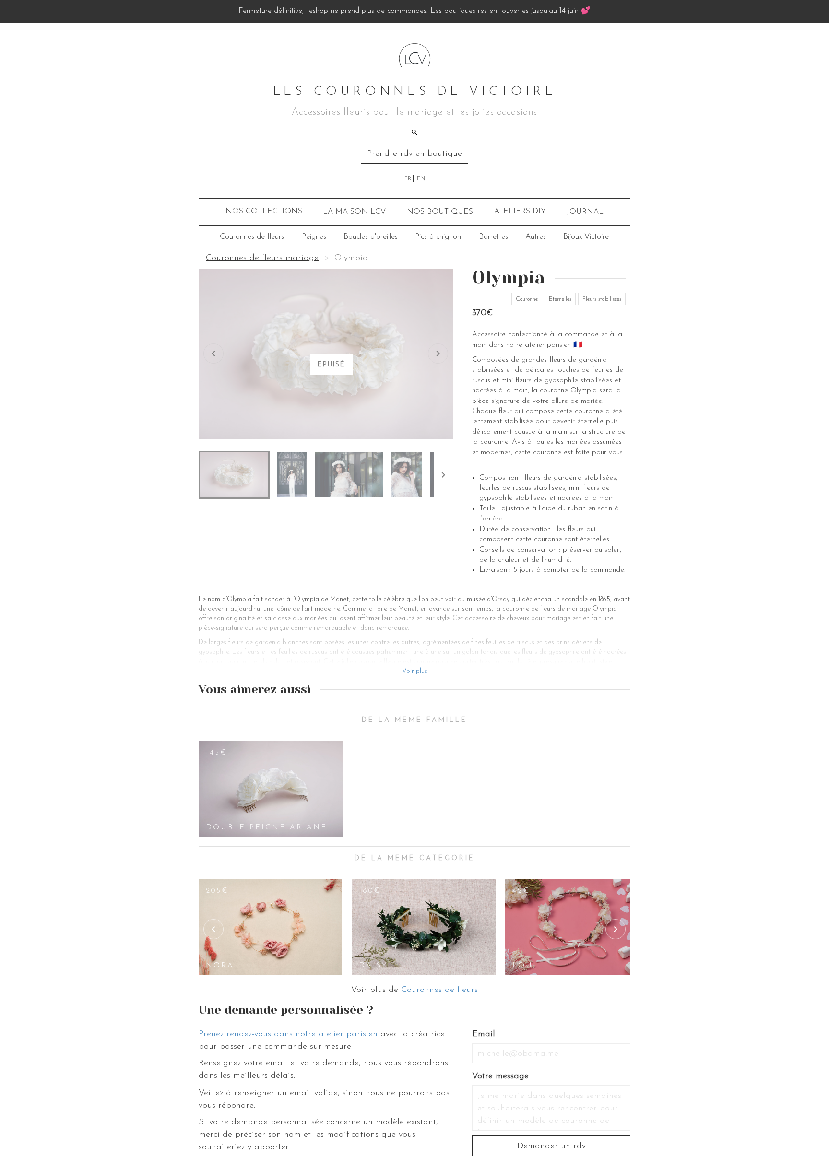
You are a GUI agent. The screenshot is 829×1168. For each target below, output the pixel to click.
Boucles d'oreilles (370, 237)
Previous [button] (213, 929)
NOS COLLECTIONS (263, 211)
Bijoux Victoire (586, 237)
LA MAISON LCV (354, 212)
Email (483, 1034)
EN (421, 179)
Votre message (500, 1076)
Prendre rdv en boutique (414, 154)
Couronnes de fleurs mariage (262, 258)
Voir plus (414, 671)
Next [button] (615, 929)
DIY (520, 211)
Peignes (314, 237)
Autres (535, 237)
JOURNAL (585, 212)
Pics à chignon (438, 237)
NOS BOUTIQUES (440, 212)
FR (407, 179)
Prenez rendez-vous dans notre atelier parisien (288, 1034)
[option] (271, 789)
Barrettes (493, 237)
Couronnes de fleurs (252, 237)
